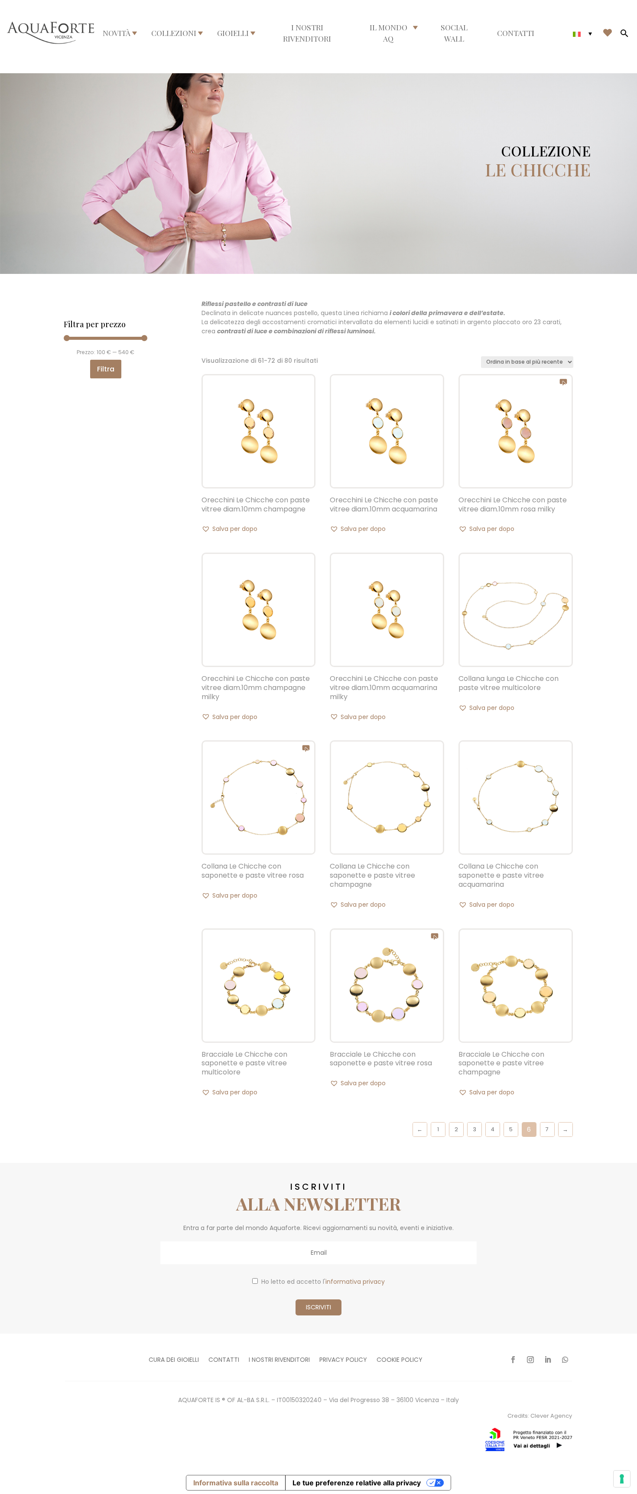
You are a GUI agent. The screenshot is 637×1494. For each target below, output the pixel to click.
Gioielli (233, 33)
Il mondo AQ (388, 32)
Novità (116, 33)
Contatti (515, 33)
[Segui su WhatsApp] (565, 1360)
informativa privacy (355, 1281)
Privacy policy (343, 1360)
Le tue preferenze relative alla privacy (356, 1482)
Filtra (105, 369)
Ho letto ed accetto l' (323, 1281)
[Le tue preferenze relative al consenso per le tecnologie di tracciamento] (622, 1479)
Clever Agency (551, 1416)
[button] (229, 528)
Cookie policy (399, 1360)
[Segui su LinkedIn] (548, 1360)
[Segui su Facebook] (513, 1360)
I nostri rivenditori (307, 32)
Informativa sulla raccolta (235, 1482)
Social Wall (454, 32)
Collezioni (173, 33)
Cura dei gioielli (174, 1360)
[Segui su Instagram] (530, 1360)
